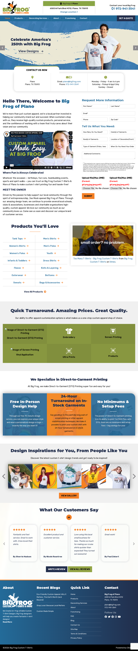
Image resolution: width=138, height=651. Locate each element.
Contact (83, 18)
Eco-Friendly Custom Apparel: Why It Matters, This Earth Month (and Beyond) (51, 597)
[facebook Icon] (106, 617)
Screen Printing (113, 337)
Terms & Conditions (78, 634)
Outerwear (17, 275)
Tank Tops (17, 238)
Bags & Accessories (49, 282)
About (56, 18)
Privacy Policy (76, 638)
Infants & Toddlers (17, 260)
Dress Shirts (49, 260)
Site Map (74, 629)
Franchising (70, 18)
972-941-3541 (125, 8)
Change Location (68, 12)
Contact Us (75, 625)
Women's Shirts (17, 246)
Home (7, 18)
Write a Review (56, 569)
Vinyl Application (24, 354)
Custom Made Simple (45, 611)
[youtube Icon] (119, 617)
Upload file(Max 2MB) (93, 181)
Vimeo (112, 261)
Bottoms (49, 275)
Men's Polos (50, 246)
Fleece (17, 268)
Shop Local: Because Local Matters (51, 605)
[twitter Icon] (109, 617)
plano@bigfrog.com (72, 81)
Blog (72, 621)
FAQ (72, 616)
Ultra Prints (69, 357)
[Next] (135, 47)
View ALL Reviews (80, 569)
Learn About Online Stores (29, 51)
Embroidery (69, 337)
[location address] (32, 77)
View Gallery (69, 495)
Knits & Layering (49, 268)
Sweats (17, 282)
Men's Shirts (49, 238)
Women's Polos (17, 253)
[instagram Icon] (116, 617)
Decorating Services (38, 18)
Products (19, 18)
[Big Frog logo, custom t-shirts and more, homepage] (16, 2)
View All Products (33, 291)
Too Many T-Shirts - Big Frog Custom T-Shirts (95, 258)
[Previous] (2, 47)
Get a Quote (126, 18)
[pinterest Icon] (112, 617)
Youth (50, 253)
